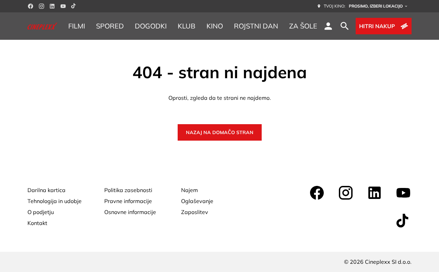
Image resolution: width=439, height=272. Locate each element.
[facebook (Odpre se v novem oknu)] (30, 6)
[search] (344, 26)
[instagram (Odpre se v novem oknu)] (41, 6)
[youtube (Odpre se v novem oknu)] (63, 6)
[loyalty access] (328, 26)
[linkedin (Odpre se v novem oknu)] (52, 6)
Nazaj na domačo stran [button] (219, 132)
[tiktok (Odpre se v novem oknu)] (74, 6)
